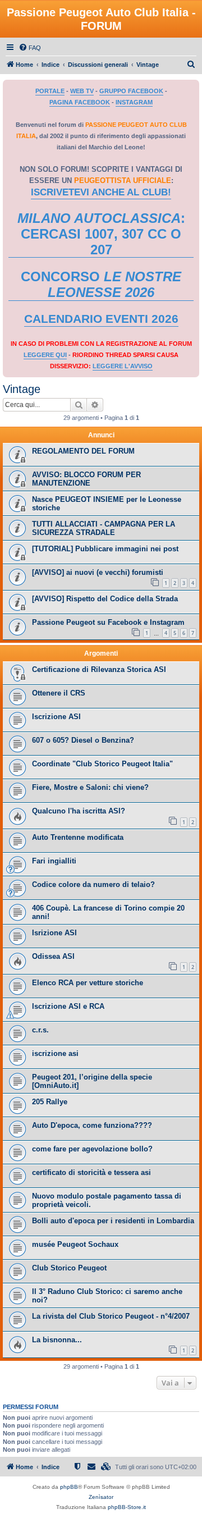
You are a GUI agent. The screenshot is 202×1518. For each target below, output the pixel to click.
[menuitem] (30, 47)
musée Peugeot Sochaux (75, 1244)
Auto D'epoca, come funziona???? (92, 1125)
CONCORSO (101, 284)
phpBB (69, 1487)
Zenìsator (101, 1497)
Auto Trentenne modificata (77, 837)
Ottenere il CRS (58, 693)
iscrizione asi (55, 1053)
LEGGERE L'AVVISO (123, 366)
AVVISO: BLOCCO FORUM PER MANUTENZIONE (86, 478)
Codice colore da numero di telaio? (93, 884)
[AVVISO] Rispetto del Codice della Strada (105, 599)
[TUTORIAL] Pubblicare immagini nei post (105, 549)
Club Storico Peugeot (69, 1268)
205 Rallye (49, 1102)
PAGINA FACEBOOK (79, 102)
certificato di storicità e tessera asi (91, 1172)
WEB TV (82, 91)
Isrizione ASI (54, 933)
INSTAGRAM (134, 102)
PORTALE (50, 91)
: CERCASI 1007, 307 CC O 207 (101, 234)
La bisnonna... (57, 1340)
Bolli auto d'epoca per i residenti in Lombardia (113, 1221)
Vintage (21, 389)
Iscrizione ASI (56, 716)
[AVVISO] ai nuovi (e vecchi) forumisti (97, 572)
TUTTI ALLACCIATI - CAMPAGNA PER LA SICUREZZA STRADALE (103, 528)
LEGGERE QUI (45, 354)
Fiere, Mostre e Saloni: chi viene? (90, 787)
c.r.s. (40, 1030)
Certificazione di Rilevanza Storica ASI (99, 669)
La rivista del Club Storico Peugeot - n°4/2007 (111, 1316)
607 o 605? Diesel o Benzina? (83, 740)
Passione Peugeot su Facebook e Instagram (108, 622)
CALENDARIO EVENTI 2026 (101, 319)
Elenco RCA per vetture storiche (87, 983)
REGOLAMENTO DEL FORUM (83, 451)
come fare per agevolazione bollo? (92, 1149)
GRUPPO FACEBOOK (131, 91)
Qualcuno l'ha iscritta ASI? (78, 811)
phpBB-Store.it (127, 1507)
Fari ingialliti (54, 861)
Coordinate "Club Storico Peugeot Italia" (102, 764)
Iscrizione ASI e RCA (68, 1006)
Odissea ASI (53, 956)
